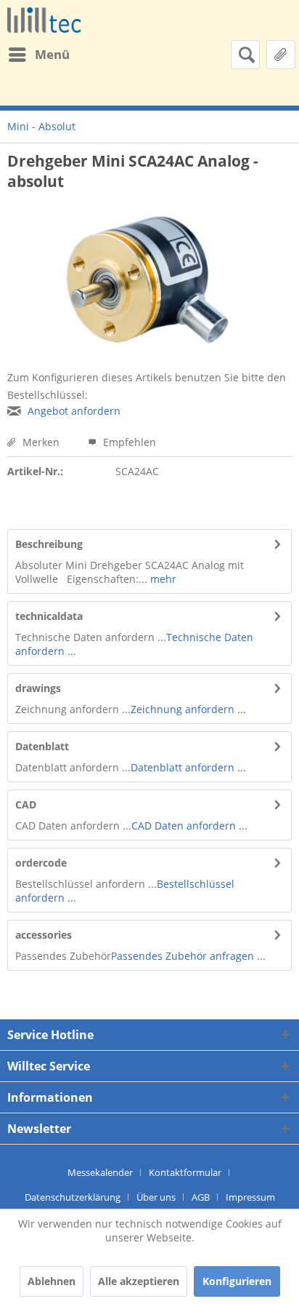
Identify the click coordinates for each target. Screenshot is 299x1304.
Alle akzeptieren (138, 1281)
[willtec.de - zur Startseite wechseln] (44, 20)
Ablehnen (51, 1281)
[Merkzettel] (280, 54)
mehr (161, 579)
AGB (201, 1197)
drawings (38, 688)
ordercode (41, 863)
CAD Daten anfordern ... (189, 825)
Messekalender (100, 1172)
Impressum (250, 1197)
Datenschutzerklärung (72, 1197)
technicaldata (49, 616)
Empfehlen (128, 442)
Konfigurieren (236, 1281)
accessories (43, 935)
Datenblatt (42, 746)
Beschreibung (49, 544)
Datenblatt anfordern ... (188, 767)
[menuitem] (38, 54)
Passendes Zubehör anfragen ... (188, 956)
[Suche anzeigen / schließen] (245, 54)
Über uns (156, 1197)
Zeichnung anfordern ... (188, 709)
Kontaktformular (185, 1172)
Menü (52, 54)
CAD (25, 804)
